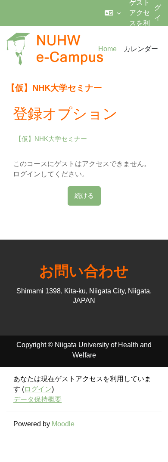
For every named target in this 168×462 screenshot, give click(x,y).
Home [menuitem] (107, 48)
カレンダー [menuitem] (141, 48)
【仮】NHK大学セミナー (51, 138)
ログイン (38, 389)
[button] (113, 13)
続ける (84, 195)
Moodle (63, 424)
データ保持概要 (37, 399)
